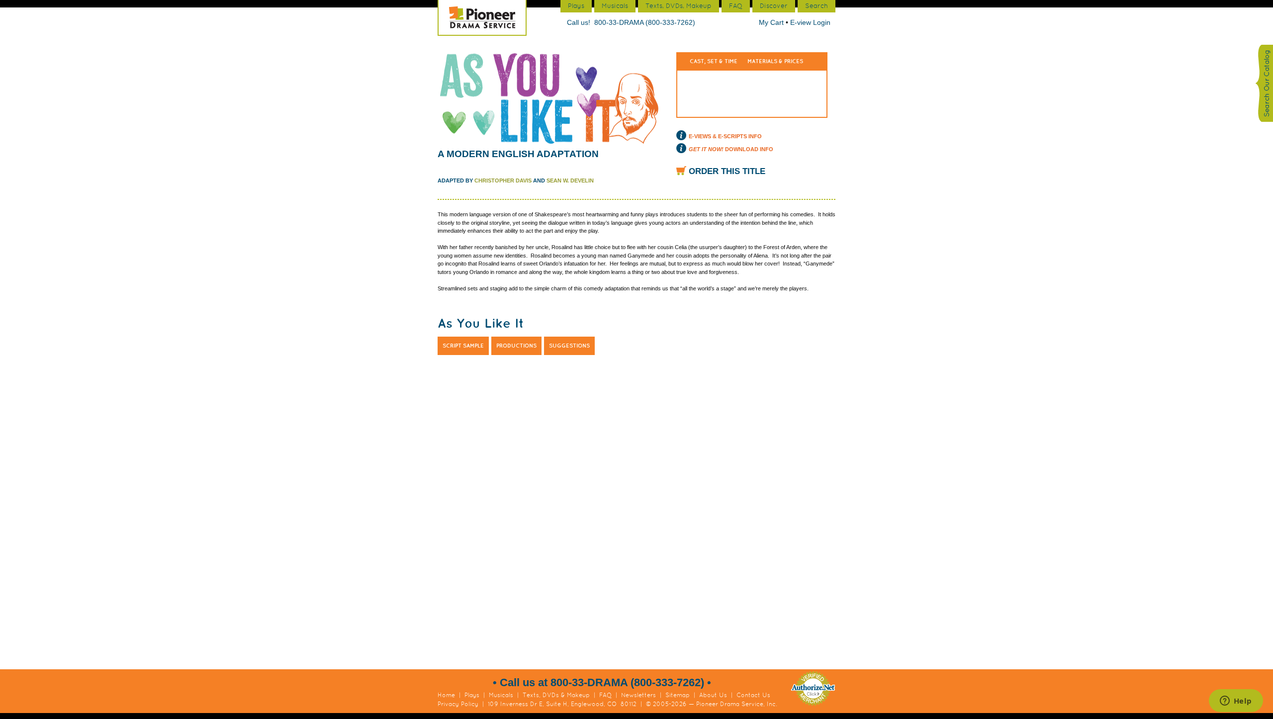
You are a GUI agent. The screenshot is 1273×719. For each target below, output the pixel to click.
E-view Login (810, 22)
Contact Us (753, 695)
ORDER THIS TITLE (727, 171)
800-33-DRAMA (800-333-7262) (644, 22)
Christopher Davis (503, 180)
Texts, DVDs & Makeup (556, 695)
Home (446, 695)
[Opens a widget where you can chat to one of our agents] (1235, 701)
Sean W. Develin (570, 180)
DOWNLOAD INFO (731, 149)
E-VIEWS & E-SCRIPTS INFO (725, 136)
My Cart (772, 22)
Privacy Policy (458, 704)
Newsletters (638, 695)
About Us (713, 695)
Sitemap (677, 695)
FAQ (605, 695)
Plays (471, 695)
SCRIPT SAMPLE (463, 346)
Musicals (501, 695)
